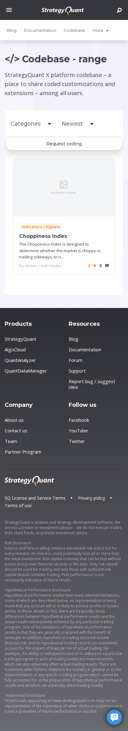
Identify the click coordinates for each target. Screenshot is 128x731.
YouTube (78, 430)
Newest (72, 123)
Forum (75, 360)
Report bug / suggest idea (92, 384)
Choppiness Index (43, 236)
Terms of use (18, 505)
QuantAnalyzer (20, 360)
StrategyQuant (20, 339)
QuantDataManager (26, 371)
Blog (11, 30)
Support (77, 371)
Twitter (77, 441)
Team (11, 441)
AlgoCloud (15, 349)
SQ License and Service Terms (35, 498)
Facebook (79, 420)
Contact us (16, 430)
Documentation (40, 30)
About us (14, 420)
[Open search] (119, 10)
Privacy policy (91, 498)
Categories (31, 123)
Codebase (74, 30)
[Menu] (10, 10)
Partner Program (23, 452)
